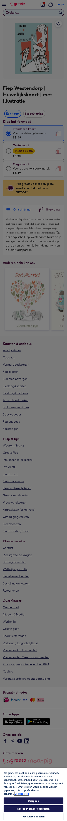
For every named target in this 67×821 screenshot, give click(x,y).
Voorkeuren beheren (33, 816)
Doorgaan (33, 801)
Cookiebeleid (22, 793)
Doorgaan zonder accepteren (33, 808)
